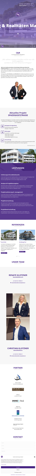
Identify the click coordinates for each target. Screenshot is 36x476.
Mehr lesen (22, 251)
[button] (34, 456)
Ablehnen (18, 469)
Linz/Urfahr (3, 242)
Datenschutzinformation (19, 474)
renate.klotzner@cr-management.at (18, 282)
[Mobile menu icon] (34, 46)
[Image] (18, 377)
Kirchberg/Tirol (22, 242)
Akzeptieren (18, 467)
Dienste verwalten (3, 464)
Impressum (23, 474)
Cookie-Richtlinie (13, 474)
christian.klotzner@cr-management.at (18, 355)
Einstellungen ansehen (18, 472)
